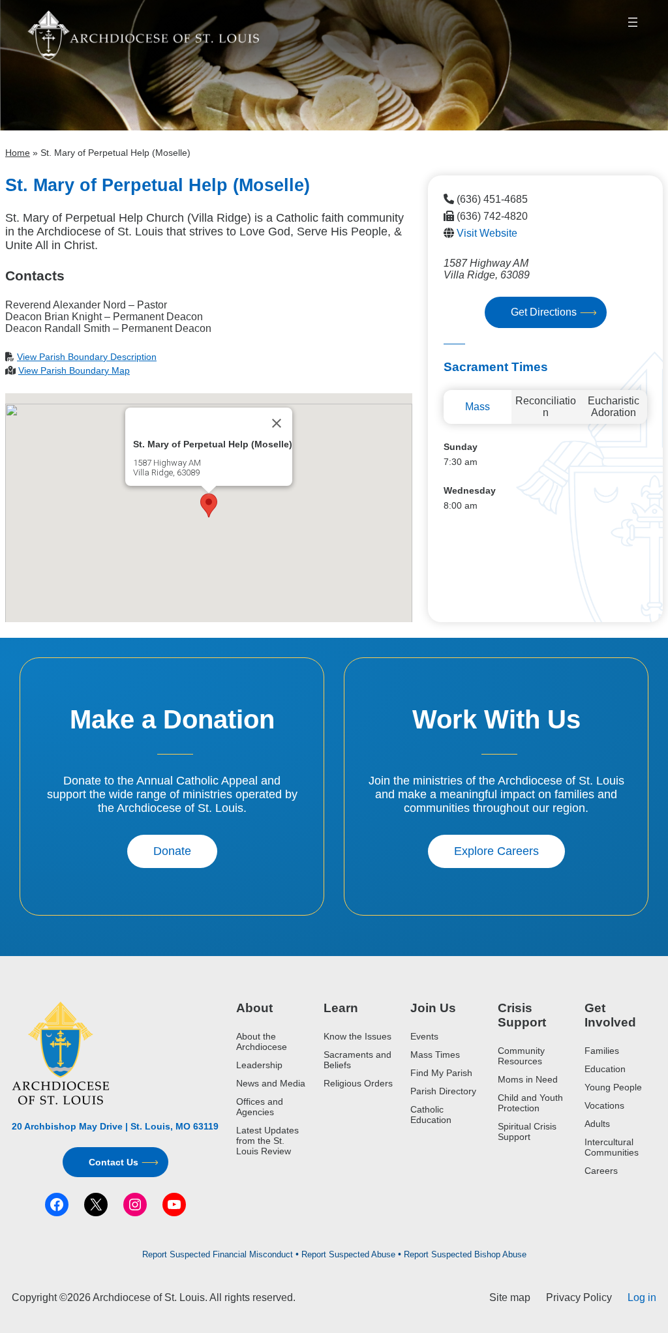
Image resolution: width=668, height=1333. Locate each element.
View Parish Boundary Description (87, 357)
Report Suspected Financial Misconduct (217, 1254)
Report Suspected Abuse (348, 1254)
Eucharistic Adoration (613, 406)
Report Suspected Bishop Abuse (465, 1254)
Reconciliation (545, 406)
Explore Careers (496, 851)
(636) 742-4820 (492, 216)
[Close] (276, 423)
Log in (642, 1297)
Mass (477, 406)
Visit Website (487, 233)
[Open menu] (633, 22)
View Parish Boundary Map (74, 370)
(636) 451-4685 (492, 199)
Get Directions (544, 312)
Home (17, 152)
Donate (172, 851)
